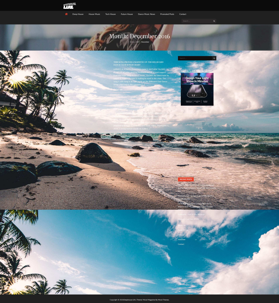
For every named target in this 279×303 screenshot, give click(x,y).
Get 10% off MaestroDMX (197, 71)
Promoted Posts (167, 14)
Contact (182, 14)
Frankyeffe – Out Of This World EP (191, 214)
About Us (181, 225)
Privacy (181, 235)
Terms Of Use (183, 230)
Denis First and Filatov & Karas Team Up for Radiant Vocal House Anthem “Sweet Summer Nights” (195, 207)
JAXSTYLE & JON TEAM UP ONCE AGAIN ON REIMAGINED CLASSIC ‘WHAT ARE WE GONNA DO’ (197, 188)
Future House (127, 14)
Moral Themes (163, 300)
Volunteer (181, 239)
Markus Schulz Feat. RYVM (188, 219)
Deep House (77, 14)
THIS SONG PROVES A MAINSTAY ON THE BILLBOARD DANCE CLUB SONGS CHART (138, 63)
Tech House (110, 14)
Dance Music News (146, 14)
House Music (94, 14)
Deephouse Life (129, 300)
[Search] (214, 21)
